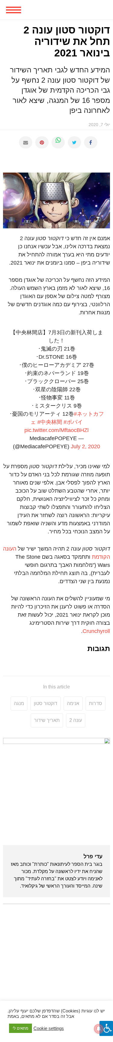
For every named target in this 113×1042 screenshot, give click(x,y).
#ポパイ (73, 422)
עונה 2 (75, 720)
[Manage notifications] (99, 1029)
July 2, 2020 (85, 446)
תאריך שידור (47, 720)
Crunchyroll (96, 631)
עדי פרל (92, 856)
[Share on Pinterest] (42, 142)
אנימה (73, 703)
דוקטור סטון (45, 703)
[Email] (25, 142)
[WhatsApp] (58, 142)
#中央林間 (49, 422)
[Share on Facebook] (90, 142)
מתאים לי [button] (20, 1028)
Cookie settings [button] (48, 1028)
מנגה (19, 703)
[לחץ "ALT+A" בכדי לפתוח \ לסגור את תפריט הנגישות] (106, 1028)
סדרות (95, 703)
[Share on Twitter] (74, 142)
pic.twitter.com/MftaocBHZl (56, 430)
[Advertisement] (56, 967)
